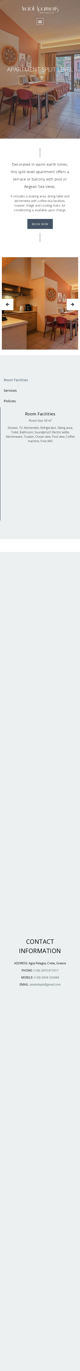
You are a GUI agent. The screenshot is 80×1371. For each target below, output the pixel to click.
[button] (40, 21)
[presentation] (7, 304)
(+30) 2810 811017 (45, 970)
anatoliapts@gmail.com (45, 984)
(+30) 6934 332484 (46, 977)
